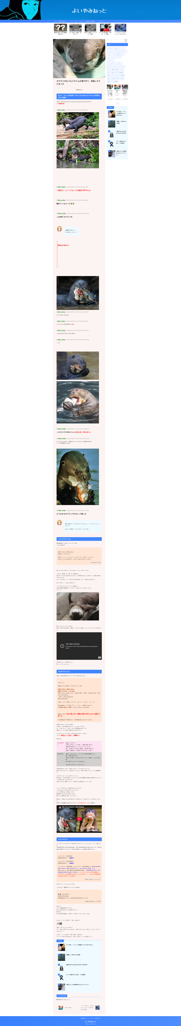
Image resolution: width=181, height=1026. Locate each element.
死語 (109, 75)
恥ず (109, 72)
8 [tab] (94, 37)
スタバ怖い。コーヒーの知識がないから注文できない (79, 944)
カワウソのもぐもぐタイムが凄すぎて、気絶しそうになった (75, 33)
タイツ (114, 57)
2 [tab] (86, 37)
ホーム (55, 21)
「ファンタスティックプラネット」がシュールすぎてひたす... (60, 33)
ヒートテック (110, 60)
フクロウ (109, 66)
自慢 (114, 78)
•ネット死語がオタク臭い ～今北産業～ (76, 974)
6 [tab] (91, 37)
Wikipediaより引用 (95, 562)
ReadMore (110, 99)
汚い (113, 75)
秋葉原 (122, 75)
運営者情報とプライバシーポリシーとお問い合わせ (90, 1018)
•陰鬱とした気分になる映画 (73, 954)
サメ (122, 54)
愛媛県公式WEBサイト (90, 901)
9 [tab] (96, 37)
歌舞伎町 (121, 72)
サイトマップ (100, 21)
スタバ (109, 57)
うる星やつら (116, 48)
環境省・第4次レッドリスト (91, 879)
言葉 (118, 78)
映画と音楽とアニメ (63, 21)
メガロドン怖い (90, 32)
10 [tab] (97, 37)
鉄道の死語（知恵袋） (90, 21)
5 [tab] (90, 37)
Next (126, 30)
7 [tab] (93, 37)
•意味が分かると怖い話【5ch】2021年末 (76, 964)
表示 (81, 89)
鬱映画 (116, 81)
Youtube (109, 48)
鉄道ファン (110, 81)
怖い (76, 21)
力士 (109, 69)
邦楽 (122, 78)
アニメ (123, 48)
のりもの (81, 21)
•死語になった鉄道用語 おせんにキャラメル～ (78, 984)
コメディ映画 (116, 54)
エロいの (117, 51)
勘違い (117, 69)
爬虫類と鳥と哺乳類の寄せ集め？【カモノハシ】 (105, 33)
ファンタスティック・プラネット (115, 63)
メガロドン (122, 66)
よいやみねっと (90, 1021)
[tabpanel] (60, 30)
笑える (109, 78)
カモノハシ (124, 51)
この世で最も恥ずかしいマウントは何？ (120, 33)
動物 (113, 69)
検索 (125, 40)
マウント (115, 66)
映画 (113, 72)
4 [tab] (88, 37)
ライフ (71, 21)
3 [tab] (87, 37)
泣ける (117, 75)
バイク (119, 57)
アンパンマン (110, 51)
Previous (55, 30)
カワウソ (109, 54)
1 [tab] (84, 37)
